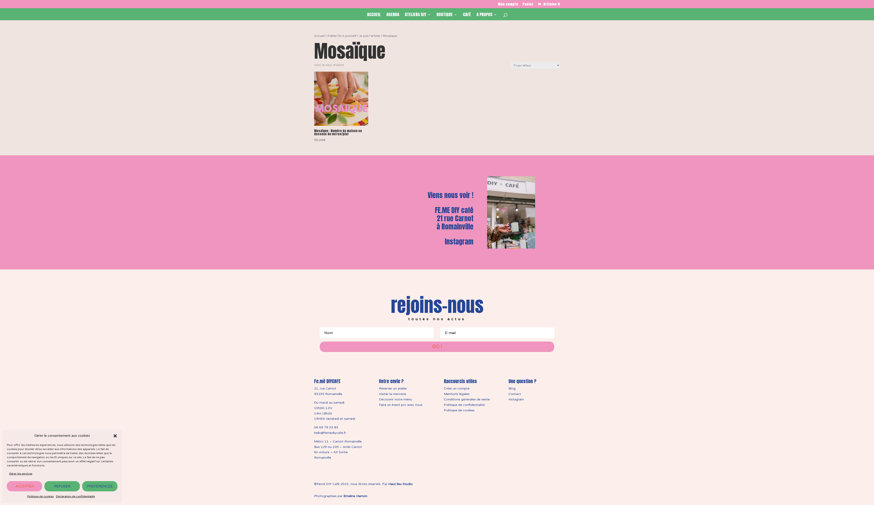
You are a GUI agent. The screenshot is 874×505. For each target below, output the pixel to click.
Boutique (445, 15)
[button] (115, 436)
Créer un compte (457, 388)
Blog (512, 388)
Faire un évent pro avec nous (400, 405)
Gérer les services (20, 473)
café (467, 15)
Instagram (459, 241)
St (404, 484)
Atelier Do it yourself (341, 36)
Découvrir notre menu (395, 399)
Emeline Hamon (355, 496)
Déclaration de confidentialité (75, 496)
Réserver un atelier (393, 388)
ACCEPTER (24, 486)
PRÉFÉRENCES (100, 486)
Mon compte (508, 5)
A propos (485, 15)
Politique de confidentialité (464, 405)
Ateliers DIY (415, 15)
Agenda (392, 15)
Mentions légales (457, 394)
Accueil (374, 15)
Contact (514, 394)
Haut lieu (395, 484)
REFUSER (62, 486)
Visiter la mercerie (392, 394)
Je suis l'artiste (369, 36)
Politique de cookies (40, 496)
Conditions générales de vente (467, 399)
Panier (528, 5)
